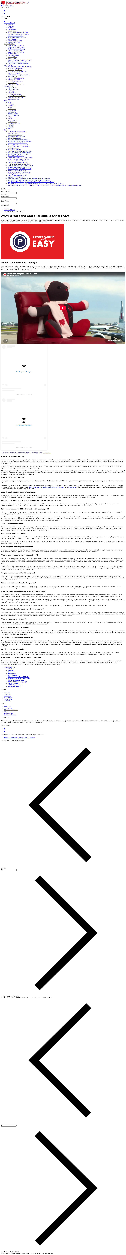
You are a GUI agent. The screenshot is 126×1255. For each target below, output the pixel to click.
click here (46, 453)
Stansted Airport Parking (16, 47)
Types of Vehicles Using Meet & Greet (20, 165)
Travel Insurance (13, 99)
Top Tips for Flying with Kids (17, 71)
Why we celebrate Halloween (18, 161)
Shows (10, 118)
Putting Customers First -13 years (19, 174)
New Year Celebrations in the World (20, 167)
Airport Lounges (13, 89)
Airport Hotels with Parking (17, 96)
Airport (3, 188)
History (10, 128)
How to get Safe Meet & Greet (18, 144)
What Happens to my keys (17, 37)
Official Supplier (13, 114)
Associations (12, 110)
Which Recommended (15, 36)
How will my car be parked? (17, 62)
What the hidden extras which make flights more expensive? (29, 178)
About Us (7, 101)
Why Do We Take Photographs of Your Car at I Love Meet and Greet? (31, 182)
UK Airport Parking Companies (18, 34)
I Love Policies (12, 120)
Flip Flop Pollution (14, 79)
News (9, 102)
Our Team (11, 104)
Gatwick (10, 24)
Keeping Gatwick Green (16, 84)
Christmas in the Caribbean (17, 131)
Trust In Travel (12, 76)
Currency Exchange (14, 94)
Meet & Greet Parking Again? (17, 175)
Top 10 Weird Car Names (16, 177)
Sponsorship (12, 112)
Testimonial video (14, 42)
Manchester (12, 29)
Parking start (5, 191)
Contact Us (11, 105)
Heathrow (11, 28)
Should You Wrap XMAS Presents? (19, 169)
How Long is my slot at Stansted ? (19, 153)
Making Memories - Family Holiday (19, 66)
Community (8, 65)
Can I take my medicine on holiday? (20, 151)
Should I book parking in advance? (19, 60)
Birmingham (12, 31)
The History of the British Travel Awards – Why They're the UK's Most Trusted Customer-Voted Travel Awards (44, 185)
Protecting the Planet (15, 70)
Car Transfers (12, 91)
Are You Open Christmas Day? (18, 162)
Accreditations (12, 39)
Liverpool (62, 487)
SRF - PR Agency (13, 115)
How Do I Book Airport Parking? (18, 140)
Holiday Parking (13, 54)
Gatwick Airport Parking (16, 45)
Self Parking (12, 58)
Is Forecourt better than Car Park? (19, 141)
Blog (5, 130)
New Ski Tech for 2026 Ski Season (19, 172)
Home (6, 208)
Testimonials (12, 109)
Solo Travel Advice (14, 73)
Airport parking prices (15, 135)
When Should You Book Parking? (19, 164)
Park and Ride (12, 57)
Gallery (10, 117)
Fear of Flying (12, 83)
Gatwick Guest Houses (15, 97)
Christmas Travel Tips (15, 81)
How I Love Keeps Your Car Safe (18, 159)
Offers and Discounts (11, 710)
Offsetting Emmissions (15, 68)
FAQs (6, 711)
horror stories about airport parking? (20, 157)
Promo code (5, 202)
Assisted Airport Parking (16, 52)
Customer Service (14, 123)
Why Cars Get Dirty (14, 149)
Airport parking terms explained (18, 63)
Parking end (5, 196)
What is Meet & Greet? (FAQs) (18, 32)
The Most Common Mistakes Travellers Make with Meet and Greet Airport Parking (35, 183)
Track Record (12, 122)
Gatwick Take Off (13, 133)
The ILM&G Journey (14, 138)
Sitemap (32, 737)
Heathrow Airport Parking (16, 49)
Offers (10, 107)
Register (11, 6)
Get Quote (4, 205)
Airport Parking (9, 44)
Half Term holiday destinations (18, 154)
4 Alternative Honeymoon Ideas (18, 75)
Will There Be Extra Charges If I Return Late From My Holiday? (29, 180)
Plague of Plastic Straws (16, 78)
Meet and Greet (9, 23)
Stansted (11, 26)
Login (4, 6)
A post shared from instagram (24, 394)
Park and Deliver (13, 55)
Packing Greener (13, 148)
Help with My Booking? (16, 156)
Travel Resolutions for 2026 (17, 170)
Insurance (11, 125)
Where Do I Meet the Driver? (17, 143)
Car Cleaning (12, 92)
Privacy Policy (23, 737)
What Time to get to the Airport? (19, 146)
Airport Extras (8, 86)
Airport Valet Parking (15, 50)
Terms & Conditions (10, 737)
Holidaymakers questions (16, 136)
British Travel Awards (15, 41)
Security (10, 127)
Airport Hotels (12, 88)
